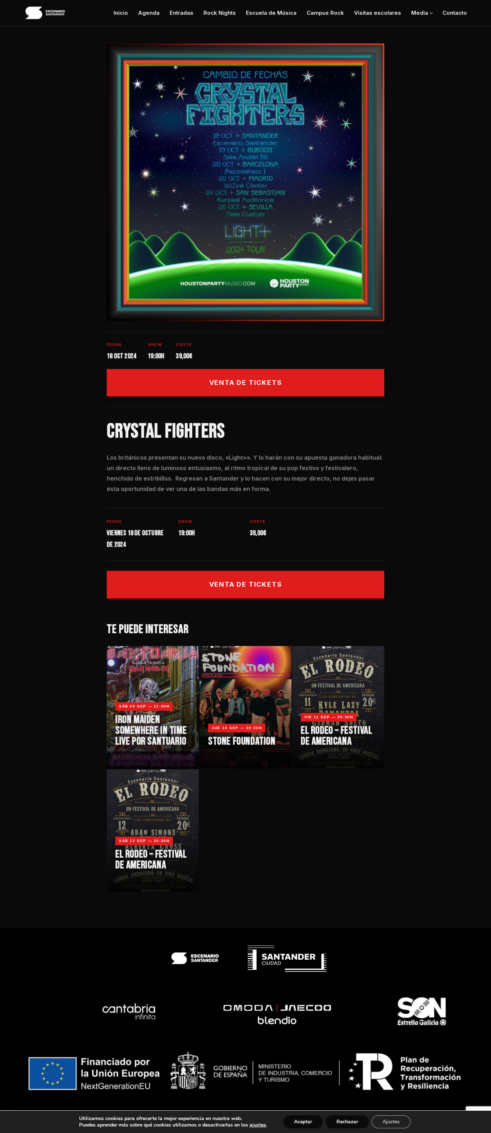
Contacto (454, 12)
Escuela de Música (271, 12)
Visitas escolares (377, 12)
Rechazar (347, 1121)
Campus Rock (325, 12)
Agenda (149, 12)
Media (419, 12)
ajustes (257, 1125)
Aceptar (303, 1121)
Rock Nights (219, 12)
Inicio (121, 12)
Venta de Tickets (245, 382)
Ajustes (391, 1121)
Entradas (181, 12)
